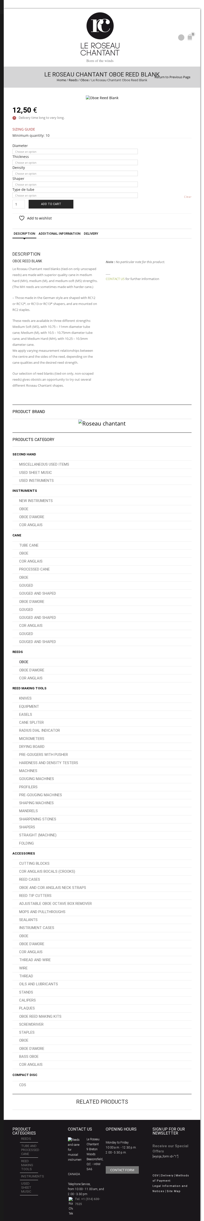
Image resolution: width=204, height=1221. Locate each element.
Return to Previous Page (172, 77)
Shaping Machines (36, 803)
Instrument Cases (36, 928)
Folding (26, 843)
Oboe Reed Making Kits (40, 1016)
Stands (26, 992)
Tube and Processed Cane (29, 1150)
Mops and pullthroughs (42, 912)
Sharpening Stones (37, 819)
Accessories (23, 853)
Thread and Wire (35, 960)
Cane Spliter (31, 722)
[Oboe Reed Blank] (102, 97)
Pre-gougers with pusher (43, 754)
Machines (28, 771)
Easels (25, 714)
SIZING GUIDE (23, 129)
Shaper (18, 178)
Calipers (27, 1000)
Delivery (91, 233)
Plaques (27, 1008)
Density (18, 167)
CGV (156, 1175)
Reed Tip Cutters (35, 895)
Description (24, 233)
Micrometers (31, 738)
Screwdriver (31, 1024)
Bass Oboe (29, 1056)
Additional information (59, 233)
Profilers (28, 787)
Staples (27, 1032)
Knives (25, 698)
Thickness (20, 156)
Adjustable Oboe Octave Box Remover (55, 903)
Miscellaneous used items (44, 464)
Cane (16, 535)
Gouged (26, 585)
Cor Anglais (31, 525)
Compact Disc (24, 1075)
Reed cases (29, 879)
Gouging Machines (36, 779)
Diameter (20, 145)
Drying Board (32, 746)
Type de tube (23, 189)
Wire (23, 968)
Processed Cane (34, 569)
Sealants (28, 920)
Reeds (73, 80)
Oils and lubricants (38, 984)
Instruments (24, 491)
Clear (188, 197)
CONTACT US (115, 279)
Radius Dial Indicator (39, 730)
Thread (26, 976)
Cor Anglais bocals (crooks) (47, 871)
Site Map (174, 1191)
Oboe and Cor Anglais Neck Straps (52, 887)
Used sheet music (35, 472)
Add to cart (51, 204)
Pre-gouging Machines (40, 795)
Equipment (29, 706)
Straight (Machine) (37, 835)
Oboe (84, 80)
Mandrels (28, 811)
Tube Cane (29, 545)
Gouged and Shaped (37, 593)
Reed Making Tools (29, 688)
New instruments (36, 501)
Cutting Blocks (34, 863)
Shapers (27, 827)
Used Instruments (36, 480)
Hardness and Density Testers (48, 763)
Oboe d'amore (31, 517)
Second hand (24, 454)
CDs (22, 1085)
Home (61, 80)
